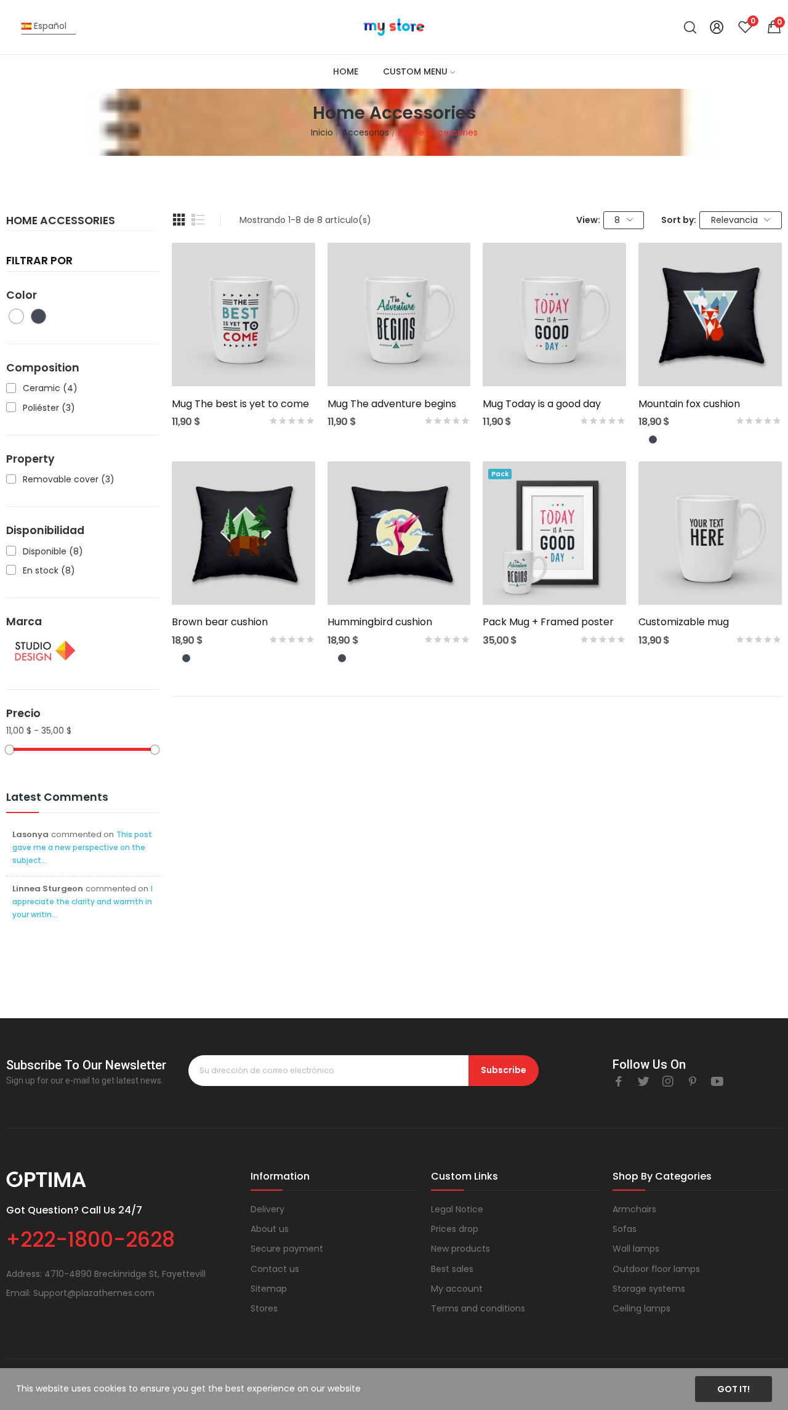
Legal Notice (457, 1209)
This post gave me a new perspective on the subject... (82, 847)
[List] (198, 220)
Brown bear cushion (220, 622)
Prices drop (454, 1229)
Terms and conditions (478, 1308)
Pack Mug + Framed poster (548, 622)
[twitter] (643, 1082)
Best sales (452, 1269)
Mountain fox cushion (689, 404)
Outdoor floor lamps (656, 1269)
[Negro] (653, 440)
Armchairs (634, 1209)
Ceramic (50, 388)
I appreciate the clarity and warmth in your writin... (82, 901)
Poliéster (49, 408)
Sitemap (269, 1288)
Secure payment (287, 1248)
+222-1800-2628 (90, 1239)
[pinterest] (692, 1082)
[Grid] (179, 220)
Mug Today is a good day (542, 404)
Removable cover (69, 479)
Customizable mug (683, 622)
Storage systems (649, 1288)
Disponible (53, 551)
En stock (49, 571)
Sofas (625, 1229)
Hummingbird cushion (380, 622)
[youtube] (717, 1082)
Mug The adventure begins (392, 404)
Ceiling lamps (641, 1308)
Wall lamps (636, 1248)
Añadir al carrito (243, 364)
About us (270, 1229)
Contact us (275, 1269)
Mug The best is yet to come (240, 404)
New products (460, 1248)
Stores (264, 1308)
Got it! (733, 1389)
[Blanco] (642, 440)
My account (457, 1288)
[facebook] (619, 1082)
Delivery (267, 1209)
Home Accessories (60, 222)
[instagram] (668, 1082)
